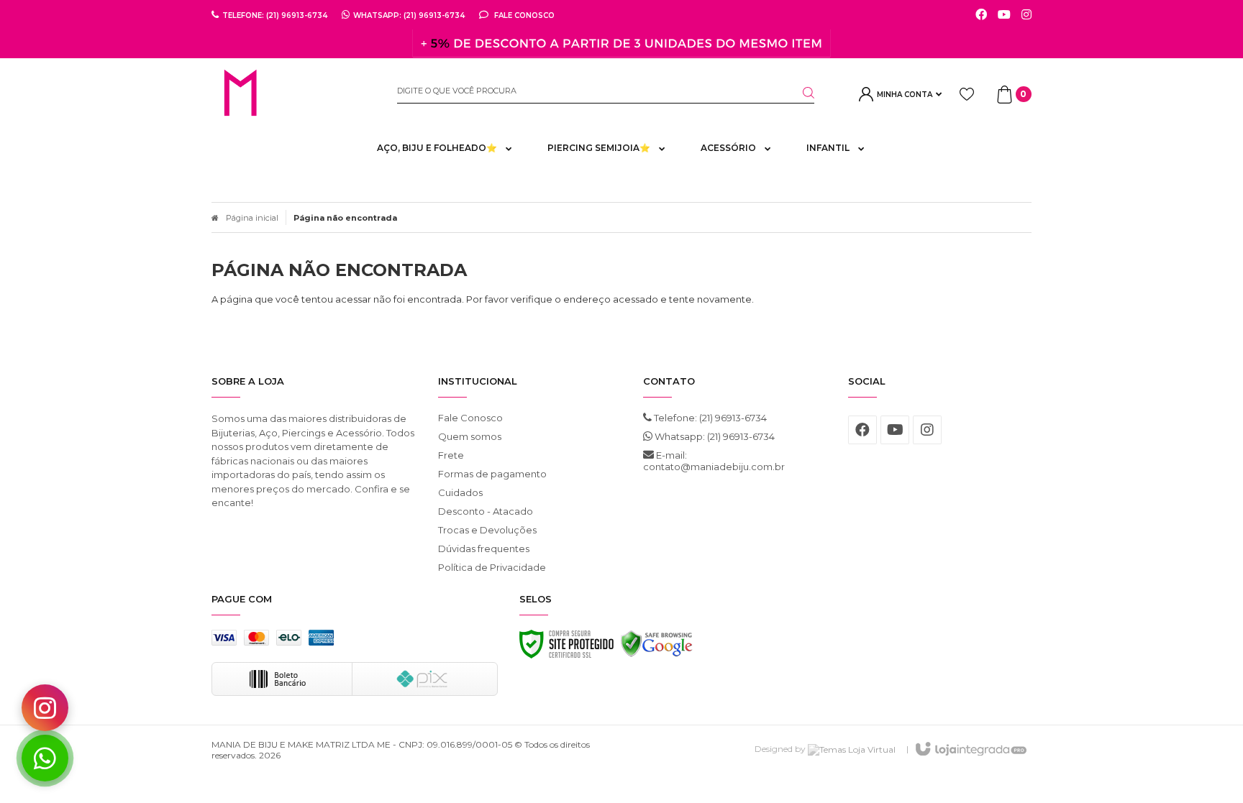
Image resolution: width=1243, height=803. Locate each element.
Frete (451, 455)
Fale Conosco (523, 15)
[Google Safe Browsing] (657, 648)
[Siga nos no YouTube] (894, 430)
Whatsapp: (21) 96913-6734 (713, 436)
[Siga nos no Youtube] (1004, 15)
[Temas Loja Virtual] (852, 748)
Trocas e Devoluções (487, 530)
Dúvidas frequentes (483, 548)
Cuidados (460, 492)
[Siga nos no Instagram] (1026, 15)
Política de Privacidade (492, 567)
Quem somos (469, 436)
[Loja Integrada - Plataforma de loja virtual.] (970, 749)
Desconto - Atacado (485, 511)
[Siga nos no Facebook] (981, 15)
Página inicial (252, 218)
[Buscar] (800, 92)
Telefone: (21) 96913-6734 (709, 417)
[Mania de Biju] (293, 94)
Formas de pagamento (492, 473)
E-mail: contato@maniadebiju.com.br (714, 460)
